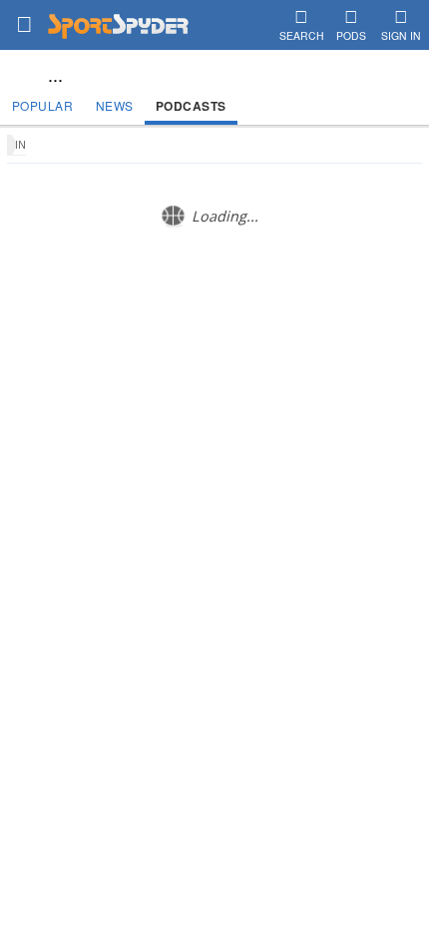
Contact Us (179, 371)
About (120, 371)
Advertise (246, 371)
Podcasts (191, 106)
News (115, 105)
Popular (43, 105)
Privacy (305, 371)
